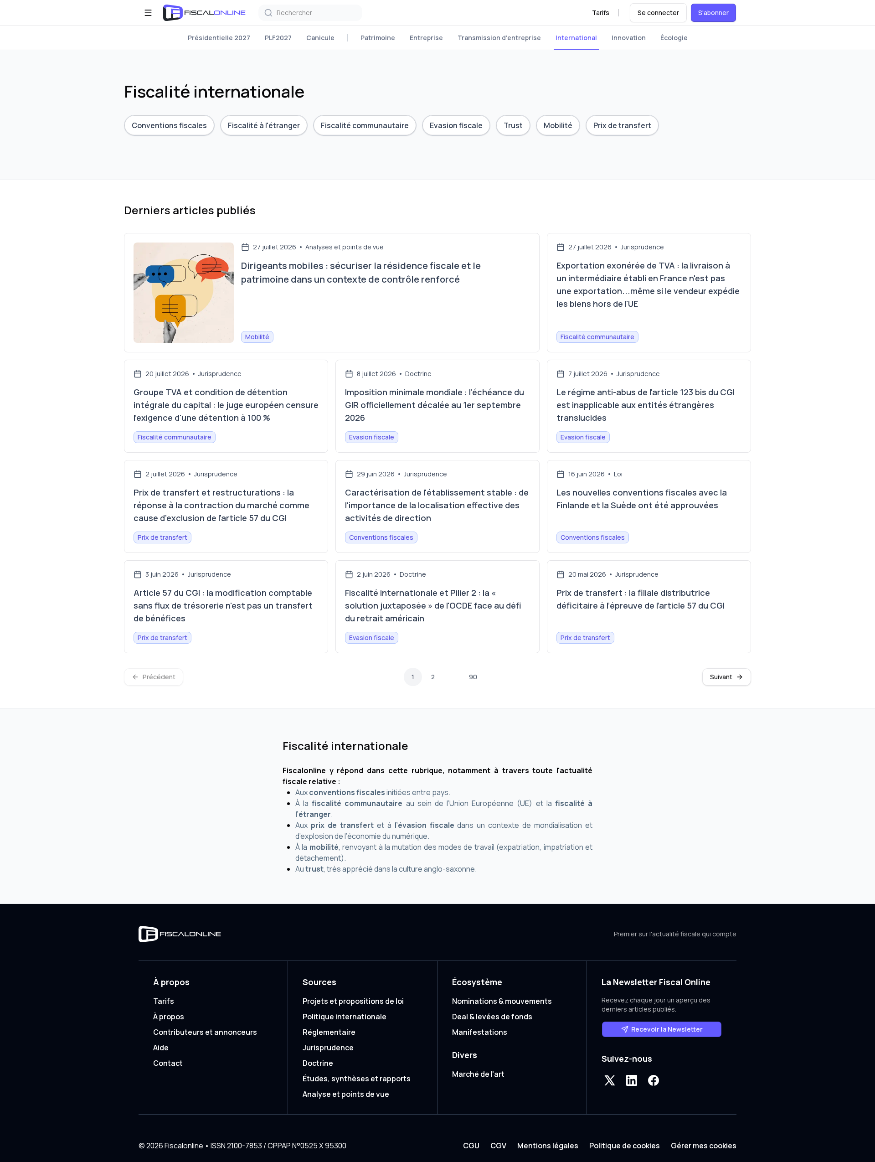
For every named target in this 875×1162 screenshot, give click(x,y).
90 (473, 676)
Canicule (320, 37)
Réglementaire (329, 1032)
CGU (471, 1146)
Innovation (629, 37)
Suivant (721, 676)
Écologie (674, 37)
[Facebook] (653, 1080)
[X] (610, 1080)
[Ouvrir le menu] (148, 12)
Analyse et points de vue (346, 1094)
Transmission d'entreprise (499, 37)
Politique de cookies (624, 1146)
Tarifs (600, 12)
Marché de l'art (478, 1074)
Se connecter (658, 12)
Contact (168, 1063)
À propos (168, 1017)
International (576, 37)
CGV (498, 1146)
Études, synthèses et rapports (357, 1079)
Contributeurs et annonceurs (205, 1032)
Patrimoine (377, 37)
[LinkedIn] (631, 1080)
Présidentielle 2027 (219, 37)
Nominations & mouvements (502, 1001)
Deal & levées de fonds (492, 1017)
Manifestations (479, 1032)
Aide (161, 1048)
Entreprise (426, 37)
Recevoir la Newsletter (667, 1029)
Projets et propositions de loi (353, 1001)
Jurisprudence (328, 1048)
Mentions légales (547, 1146)
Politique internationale (344, 1017)
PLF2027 (278, 37)
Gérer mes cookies (703, 1146)
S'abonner (713, 12)
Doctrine (318, 1063)
